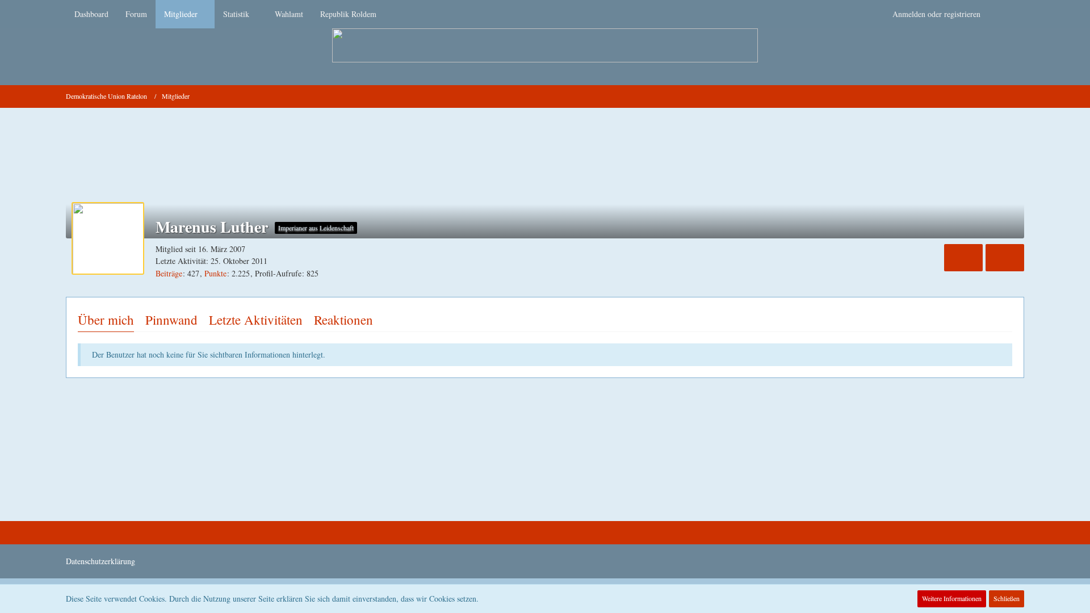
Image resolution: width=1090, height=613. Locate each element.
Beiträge (169, 273)
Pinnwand (171, 319)
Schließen (1006, 598)
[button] (963, 257)
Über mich (106, 319)
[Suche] (1006, 14)
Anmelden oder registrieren (936, 14)
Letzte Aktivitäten (256, 319)
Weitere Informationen (952, 598)
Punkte (215, 273)
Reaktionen (343, 319)
